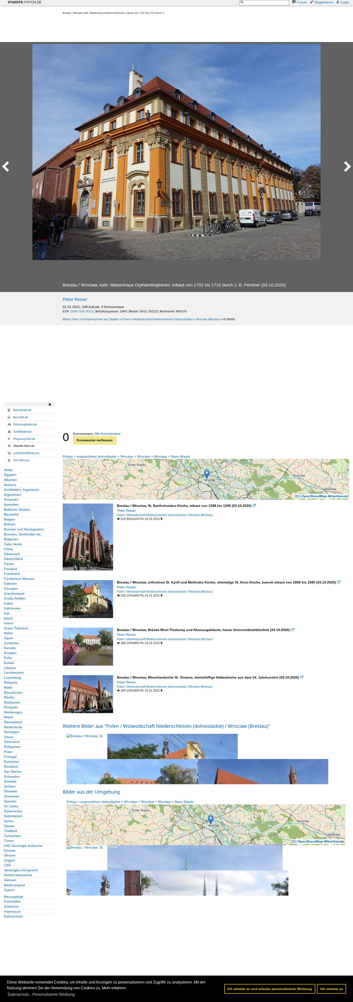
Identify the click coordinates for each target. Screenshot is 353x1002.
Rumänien (11, 762)
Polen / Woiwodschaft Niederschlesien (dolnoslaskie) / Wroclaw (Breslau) (165, 515)
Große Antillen (14, 598)
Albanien (10, 480)
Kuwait (9, 663)
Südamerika (13, 811)
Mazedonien (13, 692)
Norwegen (11, 732)
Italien (8, 633)
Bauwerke (11, 514)
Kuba (8, 658)
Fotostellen (12, 901)
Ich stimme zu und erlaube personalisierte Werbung (269, 989)
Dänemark (12, 554)
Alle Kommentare (107, 434)
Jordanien (11, 643)
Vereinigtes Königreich (21, 870)
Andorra (10, 485)
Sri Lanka (11, 806)
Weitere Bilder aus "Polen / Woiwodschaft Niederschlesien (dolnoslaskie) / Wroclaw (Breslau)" (166, 726)
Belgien (9, 519)
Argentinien (12, 495)
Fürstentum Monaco (19, 579)
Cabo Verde (13, 544)
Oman (8, 737)
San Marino (12, 771)
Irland (8, 618)
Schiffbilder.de (22, 431)
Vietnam (10, 880)
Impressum (12, 911)
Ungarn (9, 860)
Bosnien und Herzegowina (24, 529)
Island (8, 623)
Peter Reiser (75, 299)
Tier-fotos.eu (21, 460)
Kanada (10, 648)
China (8, 549)
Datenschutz (13, 916)
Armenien (11, 499)
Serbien (10, 786)
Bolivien (10, 524)
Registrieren (324, 2)
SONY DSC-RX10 (82, 311)
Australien (11, 504)
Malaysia (10, 682)
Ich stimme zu (331, 989)
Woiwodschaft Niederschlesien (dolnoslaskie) (163, 319)
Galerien (10, 583)
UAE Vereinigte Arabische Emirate (23, 848)
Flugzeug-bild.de (24, 439)
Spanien (10, 801)
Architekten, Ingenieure (21, 490)
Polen (126, 319)
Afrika (8, 470)
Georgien (11, 588)
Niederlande (13, 727)
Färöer (9, 564)
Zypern (9, 890)
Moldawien (12, 702)
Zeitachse (11, 906)
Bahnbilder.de (22, 410)
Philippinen (12, 747)
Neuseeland (13, 722)
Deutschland (13, 559)
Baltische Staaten (17, 509)
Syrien (8, 821)
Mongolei (11, 707)
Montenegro (13, 712)
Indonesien (12, 608)
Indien (8, 603)
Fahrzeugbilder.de (25, 424)
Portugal (10, 757)
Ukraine (10, 855)
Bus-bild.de (20, 417)
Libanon (10, 668)
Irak (7, 613)
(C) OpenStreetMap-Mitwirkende (322, 496)
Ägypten (10, 475)
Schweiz (10, 781)
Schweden (12, 776)
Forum (302, 2)
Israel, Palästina (16, 628)
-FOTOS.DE (25, 2)
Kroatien (10, 653)
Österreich (12, 742)
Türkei (8, 841)
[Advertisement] (150, 29)
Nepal (8, 717)
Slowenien (11, 796)
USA (7, 865)
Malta (8, 687)
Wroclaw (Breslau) (208, 319)
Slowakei (10, 791)
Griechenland (14, 593)
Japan (8, 638)
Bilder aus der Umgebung (91, 792)
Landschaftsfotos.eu (26, 453)
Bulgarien (11, 539)
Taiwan (9, 826)
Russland (11, 766)
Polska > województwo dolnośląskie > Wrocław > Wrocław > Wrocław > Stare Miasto (126, 456)
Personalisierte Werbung (53, 994)
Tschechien (12, 836)
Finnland (10, 569)
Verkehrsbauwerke (18, 875)
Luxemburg (12, 678)
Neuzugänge (13, 897)
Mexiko (9, 697)
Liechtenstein (14, 672)
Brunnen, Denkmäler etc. (23, 534)
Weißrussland (14, 885)
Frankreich (12, 574)
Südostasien (13, 816)
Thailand (10, 831)
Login (345, 2)
